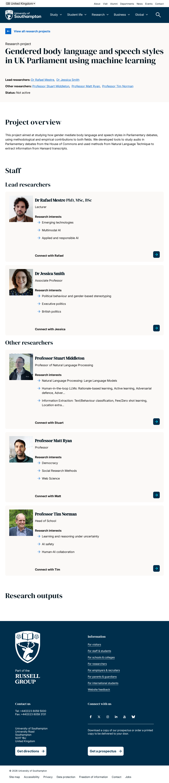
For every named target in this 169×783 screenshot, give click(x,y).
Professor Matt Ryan (86, 86)
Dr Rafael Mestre (42, 79)
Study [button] (54, 14)
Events (148, 3)
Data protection (66, 777)
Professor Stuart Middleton (50, 86)
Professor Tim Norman (117, 86)
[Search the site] (157, 15)
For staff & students (99, 651)
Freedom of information (93, 777)
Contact (159, 3)
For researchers (97, 663)
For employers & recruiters (104, 670)
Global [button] (139, 14)
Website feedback (99, 689)
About (97, 3)
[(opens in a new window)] (91, 716)
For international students (103, 683)
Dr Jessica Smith (67, 79)
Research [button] (98, 14)
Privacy (48, 777)
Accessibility (31, 777)
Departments (127, 3)
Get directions (28, 751)
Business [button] (120, 14)
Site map (14, 777)
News (140, 3)
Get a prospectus (103, 751)
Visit (105, 3)
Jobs (128, 777)
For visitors (94, 644)
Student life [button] (75, 14)
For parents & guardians (102, 676)
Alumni (114, 3)
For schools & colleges (101, 657)
